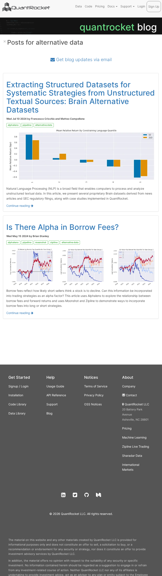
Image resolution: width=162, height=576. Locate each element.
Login (141, 6)
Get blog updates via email (83, 59)
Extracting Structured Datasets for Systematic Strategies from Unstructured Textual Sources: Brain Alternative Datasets (80, 97)
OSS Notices (93, 404)
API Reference (56, 395)
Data (78, 6)
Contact (131, 395)
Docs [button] (111, 6)
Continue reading (18, 205)
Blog (49, 413)
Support (52, 404)
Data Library (17, 413)
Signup (13, 386)
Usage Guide (55, 386)
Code (88, 6)
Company (128, 386)
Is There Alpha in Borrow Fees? (62, 227)
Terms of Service (95, 386)
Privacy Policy (94, 395)
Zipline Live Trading (135, 446)
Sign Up (153, 6)
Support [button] (126, 6)
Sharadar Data (132, 455)
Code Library (17, 404)
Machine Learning (134, 437)
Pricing (100, 6)
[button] (63, 495)
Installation (15, 395)
